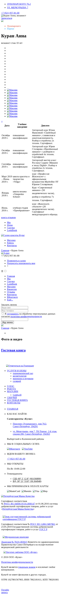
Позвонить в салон (16, 260)
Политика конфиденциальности (17, 562)
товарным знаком (26, 567)
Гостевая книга (13, 350)
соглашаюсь (13, 314)
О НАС (10, 386)
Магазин (11, 240)
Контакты (12, 245)
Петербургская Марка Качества (17, 509)
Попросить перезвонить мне (21, 263)
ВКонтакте (12, 297)
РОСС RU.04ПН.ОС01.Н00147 (19, 503)
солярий (17, 381)
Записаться (6, 18)
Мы (9, 222)
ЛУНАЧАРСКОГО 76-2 (19, 4)
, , (30, 425)
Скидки (11, 227)
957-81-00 (10, 13)
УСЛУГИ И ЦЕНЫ (16, 370)
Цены (10, 225)
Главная (5, 250)
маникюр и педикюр (23, 378)
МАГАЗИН (12, 391)
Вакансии (12, 289)
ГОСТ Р (43, 529)
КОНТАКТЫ (13, 403)
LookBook (12, 230)
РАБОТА (11, 389)
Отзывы (11, 292)
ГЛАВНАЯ (12, 409)
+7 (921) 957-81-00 (16, 459)
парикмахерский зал (23, 373)
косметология (19, 376)
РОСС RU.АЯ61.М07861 (42, 524)
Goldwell (17, 395)
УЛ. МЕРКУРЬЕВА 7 (17, 7)
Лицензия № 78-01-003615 (14, 542)
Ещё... (10, 300)
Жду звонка (7, 322)
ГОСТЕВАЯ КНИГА (17, 400)
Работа (10, 243)
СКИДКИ (12, 397)
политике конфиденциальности (26, 316)
